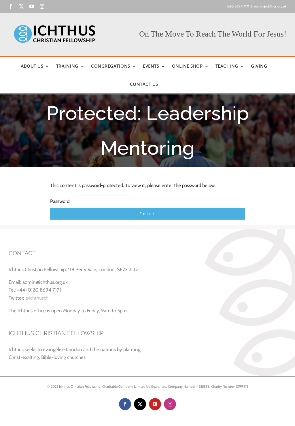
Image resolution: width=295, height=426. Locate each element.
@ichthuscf (36, 298)
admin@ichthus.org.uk (270, 6)
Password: (61, 201)
